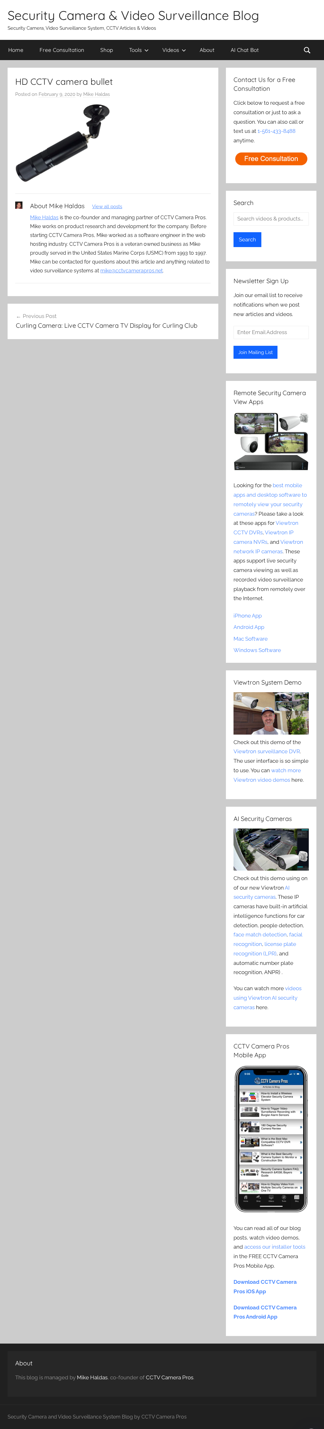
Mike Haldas (96, 94)
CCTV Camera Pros (169, 1377)
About (207, 50)
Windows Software (257, 650)
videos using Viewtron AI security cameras (268, 997)
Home (15, 50)
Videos (170, 50)
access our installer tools (274, 1247)
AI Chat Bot (245, 50)
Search (247, 239)
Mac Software (251, 639)
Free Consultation (62, 50)
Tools (135, 50)
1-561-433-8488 (277, 131)
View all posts (107, 206)
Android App (249, 627)
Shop (106, 50)
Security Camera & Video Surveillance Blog (133, 15)
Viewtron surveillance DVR (267, 751)
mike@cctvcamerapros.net (131, 271)
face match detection (260, 934)
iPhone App (248, 615)
